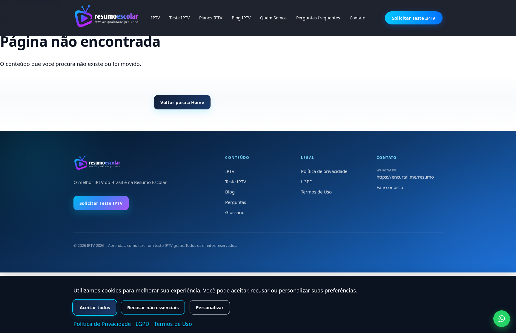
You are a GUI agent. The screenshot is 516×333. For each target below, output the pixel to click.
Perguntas (235, 202)
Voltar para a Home (182, 102)
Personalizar (210, 307)
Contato (357, 18)
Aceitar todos (95, 307)
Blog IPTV (241, 18)
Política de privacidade (324, 171)
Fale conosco (390, 187)
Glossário (235, 212)
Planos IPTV (210, 18)
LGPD (307, 182)
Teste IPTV (179, 18)
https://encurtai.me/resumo (405, 177)
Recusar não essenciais (153, 307)
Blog (230, 192)
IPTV (155, 18)
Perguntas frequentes (318, 18)
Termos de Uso (316, 192)
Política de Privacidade (102, 323)
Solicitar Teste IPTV (413, 18)
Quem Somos (273, 18)
